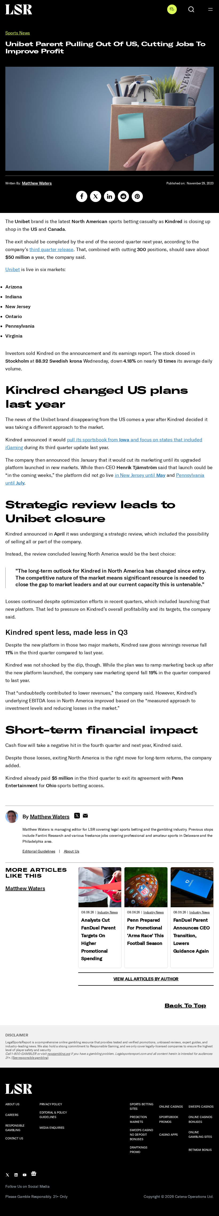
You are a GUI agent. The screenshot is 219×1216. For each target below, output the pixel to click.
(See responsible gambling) (30, 1058)
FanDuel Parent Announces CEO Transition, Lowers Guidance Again (191, 935)
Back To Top (185, 1005)
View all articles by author (146, 978)
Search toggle (191, 9)
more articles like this (36, 872)
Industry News (107, 912)
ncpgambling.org (58, 1054)
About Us (71, 851)
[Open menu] (210, 9)
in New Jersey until (140, 475)
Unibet (12, 269)
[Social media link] (81, 196)
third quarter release (51, 249)
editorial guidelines (38, 851)
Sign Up (172, 9)
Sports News (17, 32)
